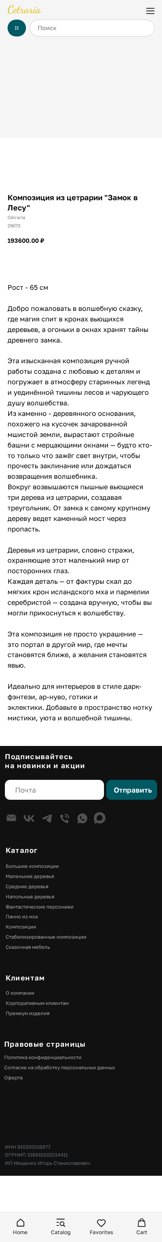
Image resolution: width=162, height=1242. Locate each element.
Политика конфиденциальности (42, 1057)
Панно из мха (22, 916)
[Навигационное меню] (150, 10)
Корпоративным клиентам (37, 1003)
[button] (20, 1226)
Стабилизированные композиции (46, 937)
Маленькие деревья (30, 876)
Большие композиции (32, 866)
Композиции (21, 927)
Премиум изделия (27, 1013)
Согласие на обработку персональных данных (59, 1067)
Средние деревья (27, 886)
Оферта (13, 1078)
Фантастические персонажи (39, 907)
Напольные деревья (30, 896)
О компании (20, 993)
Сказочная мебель (28, 947)
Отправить (133, 790)
